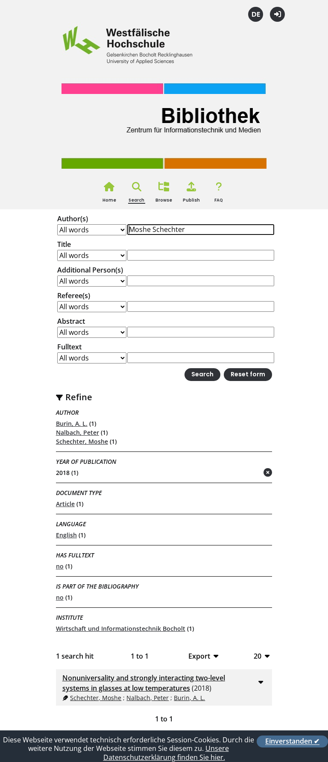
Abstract (71, 321)
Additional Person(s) (90, 270)
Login (277, 14)
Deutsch (255, 14)
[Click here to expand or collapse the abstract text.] (260, 682)
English (66, 535)
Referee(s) (73, 295)
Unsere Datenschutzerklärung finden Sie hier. (166, 753)
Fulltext (69, 347)
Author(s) (72, 218)
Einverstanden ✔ (292, 741)
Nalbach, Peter (77, 432)
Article (65, 504)
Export (199, 655)
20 (257, 655)
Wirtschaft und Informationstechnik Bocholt (120, 628)
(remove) (251, 473)
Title (64, 244)
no (60, 566)
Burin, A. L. (72, 423)
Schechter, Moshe (82, 441)
